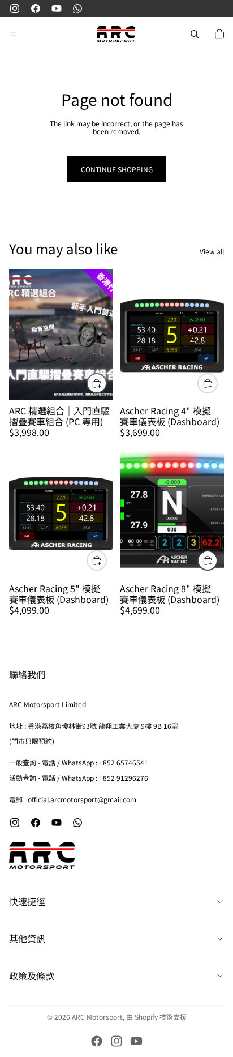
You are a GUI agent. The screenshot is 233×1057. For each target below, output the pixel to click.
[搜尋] (194, 34)
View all (212, 251)
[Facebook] (96, 1041)
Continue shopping (117, 169)
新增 (106, 383)
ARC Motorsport (97, 1016)
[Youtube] (136, 1041)
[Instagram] (116, 1041)
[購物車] (219, 34)
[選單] (13, 34)
